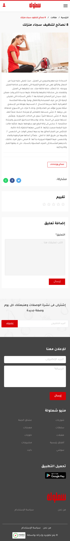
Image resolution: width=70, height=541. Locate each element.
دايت (29, 450)
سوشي (60, 450)
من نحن (62, 510)
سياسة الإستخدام (24, 510)
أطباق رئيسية (57, 443)
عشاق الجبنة (25, 420)
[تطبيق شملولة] (35, 475)
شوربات (60, 420)
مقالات (53, 18)
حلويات (28, 435)
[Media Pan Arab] (18, 535)
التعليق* (60, 235)
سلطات (60, 428)
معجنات (27, 428)
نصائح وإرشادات (57, 165)
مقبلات (60, 435)
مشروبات (26, 443)
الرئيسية (64, 18)
